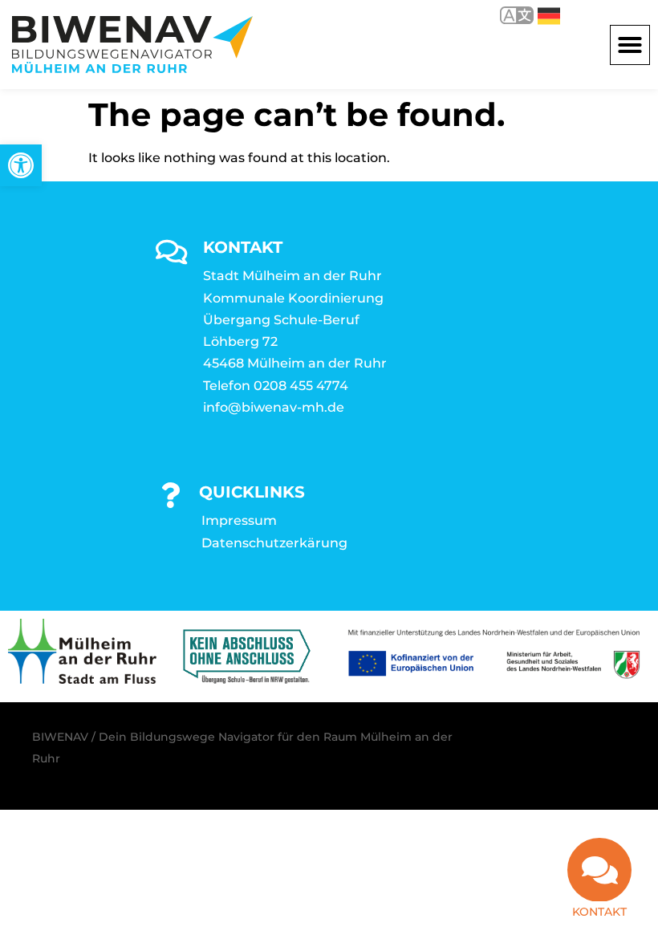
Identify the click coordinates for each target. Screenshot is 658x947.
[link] (21, 165)
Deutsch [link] (537, 15)
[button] (630, 45)
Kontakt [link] (599, 911)
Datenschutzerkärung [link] (274, 543)
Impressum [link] (239, 520)
